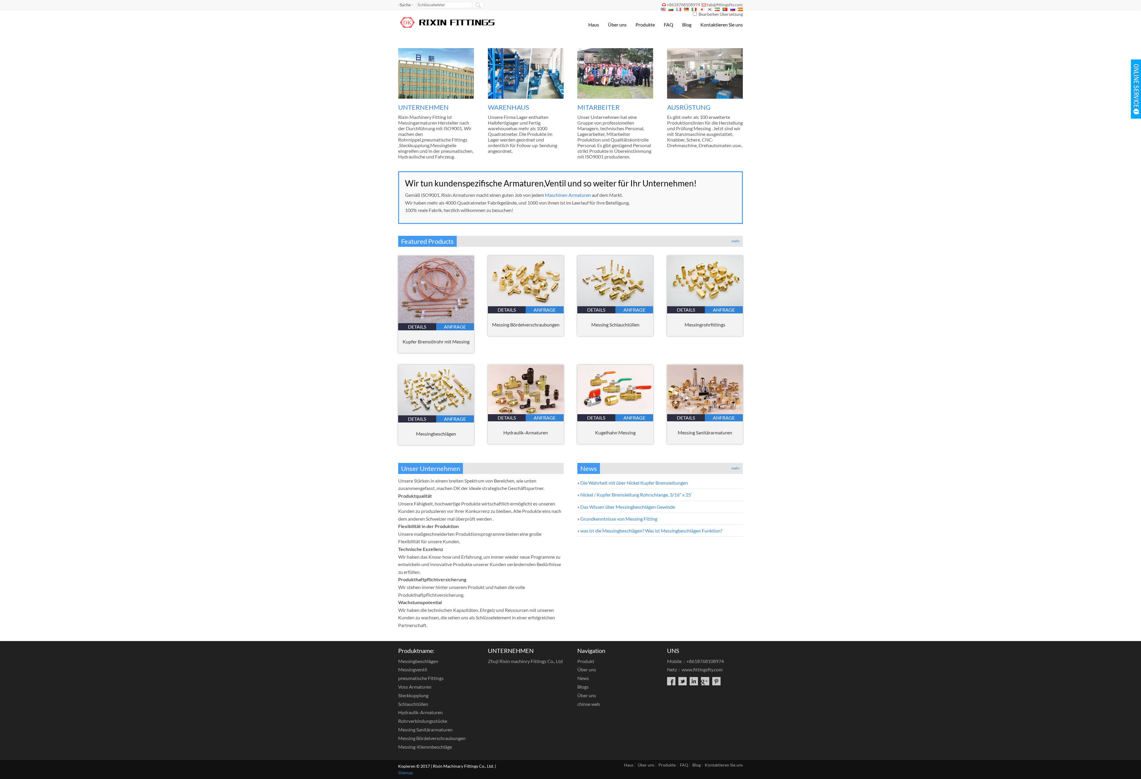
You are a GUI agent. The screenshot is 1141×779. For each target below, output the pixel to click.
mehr (736, 241)
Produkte (645, 24)
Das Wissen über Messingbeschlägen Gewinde (627, 507)
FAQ (668, 24)
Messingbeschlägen (436, 433)
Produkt (585, 661)
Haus (593, 24)
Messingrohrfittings (705, 324)
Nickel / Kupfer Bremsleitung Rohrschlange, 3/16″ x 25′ (636, 494)
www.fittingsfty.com (702, 669)
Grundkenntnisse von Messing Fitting (618, 519)
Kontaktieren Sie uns (721, 24)
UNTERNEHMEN (423, 107)
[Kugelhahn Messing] (615, 412)
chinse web (588, 704)
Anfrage (455, 326)
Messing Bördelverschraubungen (526, 324)
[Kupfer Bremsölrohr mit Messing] (436, 321)
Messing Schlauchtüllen (615, 324)
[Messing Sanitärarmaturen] (705, 412)
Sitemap (405, 772)
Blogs (583, 687)
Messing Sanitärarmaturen (705, 432)
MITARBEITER (598, 107)
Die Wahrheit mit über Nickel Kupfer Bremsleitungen (634, 483)
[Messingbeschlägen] (436, 413)
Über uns (617, 24)
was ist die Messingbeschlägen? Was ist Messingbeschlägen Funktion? (651, 530)
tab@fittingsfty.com (725, 4)
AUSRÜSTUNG (688, 107)
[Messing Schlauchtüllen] (615, 304)
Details (417, 326)
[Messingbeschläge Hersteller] (448, 28)
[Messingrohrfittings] (705, 304)
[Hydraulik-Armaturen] (526, 412)
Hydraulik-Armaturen (525, 432)
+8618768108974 (683, 4)
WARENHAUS (508, 107)
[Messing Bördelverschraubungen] (526, 304)
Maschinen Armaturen (568, 195)
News (583, 678)
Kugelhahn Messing (615, 432)
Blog (686, 24)
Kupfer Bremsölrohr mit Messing (436, 341)
